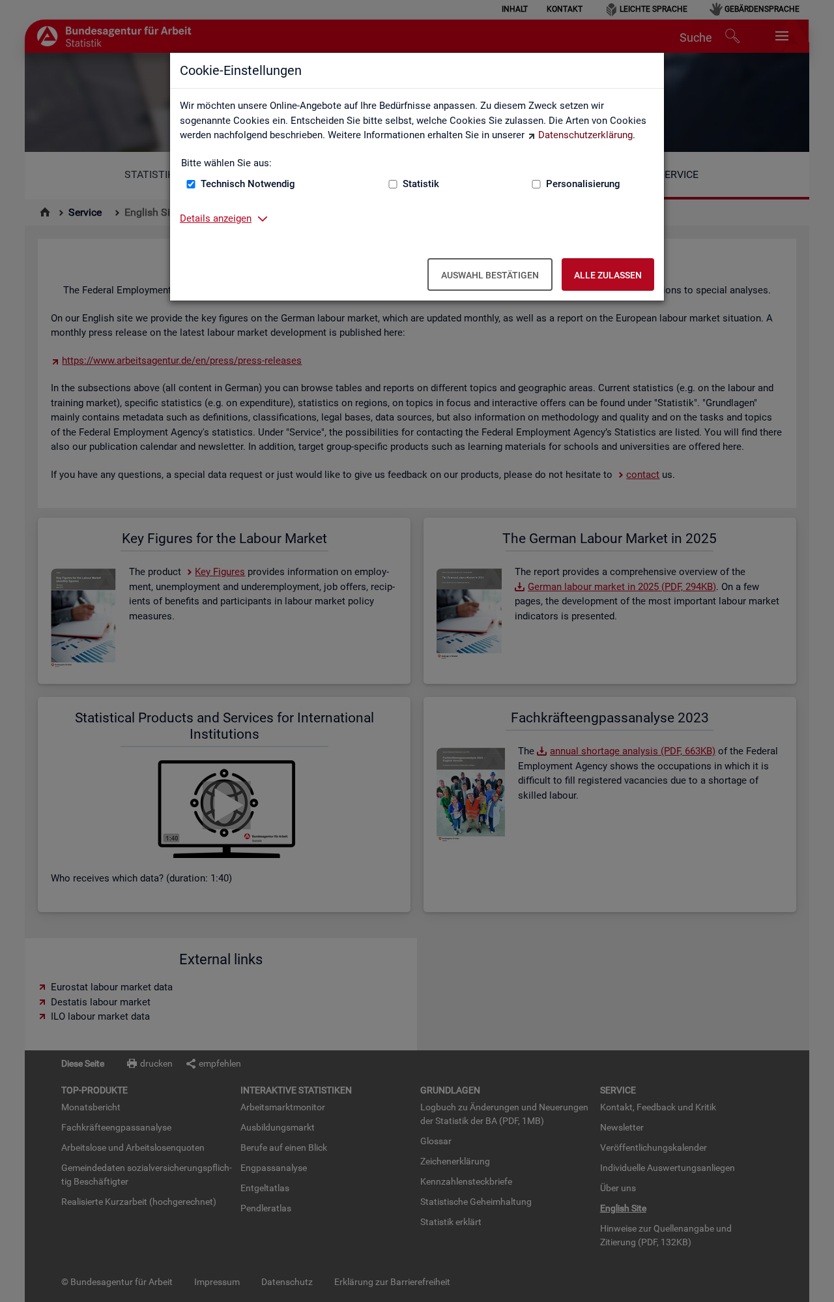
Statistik (421, 184)
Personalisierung (583, 184)
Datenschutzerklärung (585, 135)
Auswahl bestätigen (490, 275)
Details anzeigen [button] (216, 218)
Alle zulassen (608, 275)
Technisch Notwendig (248, 184)
